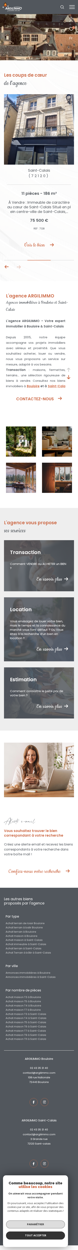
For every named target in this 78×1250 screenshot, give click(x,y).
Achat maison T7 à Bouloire (23, 1014)
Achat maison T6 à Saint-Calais (26, 1031)
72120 (30, 1148)
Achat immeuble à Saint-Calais (26, 949)
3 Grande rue (39, 1144)
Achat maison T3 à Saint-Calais (26, 1019)
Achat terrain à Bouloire (21, 936)
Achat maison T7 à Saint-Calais (26, 1035)
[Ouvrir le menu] (72, 7)
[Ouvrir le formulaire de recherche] (62, 7)
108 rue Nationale (39, 1082)
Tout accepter (35, 1235)
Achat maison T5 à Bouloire (23, 1006)
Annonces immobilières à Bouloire (28, 977)
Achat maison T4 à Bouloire (23, 1010)
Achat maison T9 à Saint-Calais (26, 1039)
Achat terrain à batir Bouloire (24, 932)
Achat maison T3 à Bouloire (23, 1002)
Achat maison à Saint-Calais (24, 945)
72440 (33, 1087)
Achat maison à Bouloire (21, 940)
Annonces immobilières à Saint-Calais (31, 982)
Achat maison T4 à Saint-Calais (26, 1023)
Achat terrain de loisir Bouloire (25, 928)
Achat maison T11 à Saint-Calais (26, 1044)
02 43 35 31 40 (39, 1073)
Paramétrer (35, 1224)
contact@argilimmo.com (39, 1077)
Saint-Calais (43, 1148)
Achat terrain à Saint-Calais (23, 953)
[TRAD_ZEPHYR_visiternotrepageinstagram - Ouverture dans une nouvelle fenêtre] (45, 1107)
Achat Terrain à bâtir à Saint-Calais (28, 957)
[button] (6, 271)
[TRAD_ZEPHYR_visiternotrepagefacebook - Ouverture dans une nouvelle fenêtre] (34, 1107)
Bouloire (33, 391)
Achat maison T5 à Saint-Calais (26, 1027)
